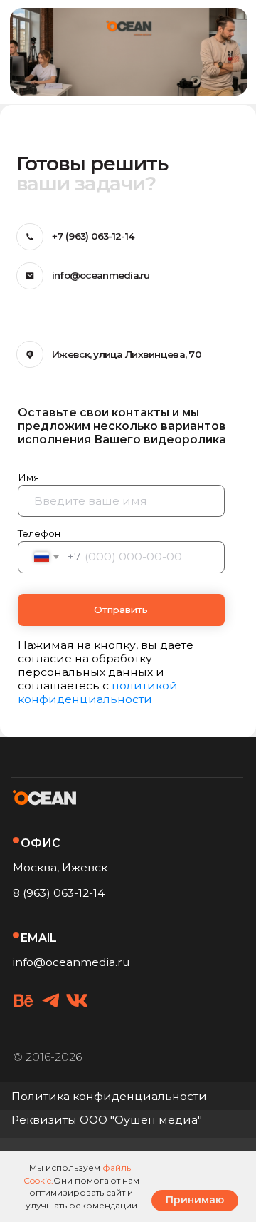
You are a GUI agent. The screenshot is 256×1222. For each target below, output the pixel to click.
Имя (28, 477)
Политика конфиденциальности (109, 1096)
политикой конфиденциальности (98, 692)
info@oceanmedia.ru (71, 962)
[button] (108, 1121)
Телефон (39, 533)
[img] (23, 1000)
